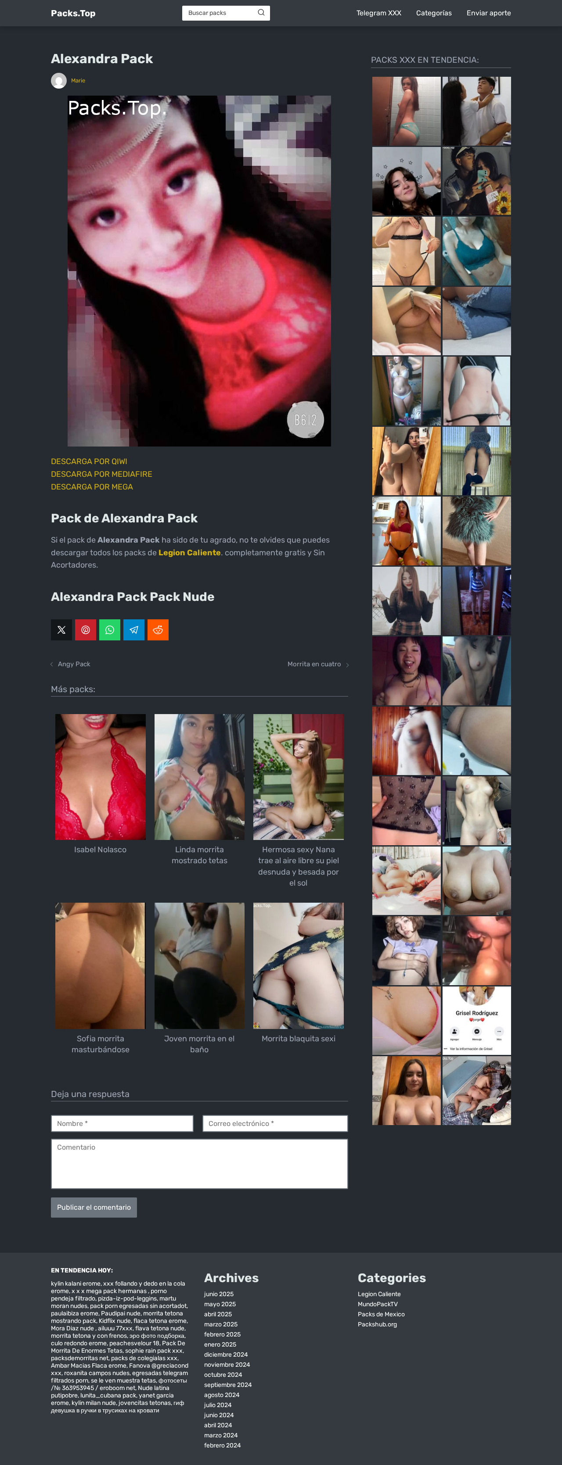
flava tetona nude (159, 1328)
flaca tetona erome (160, 1321)
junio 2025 (219, 1294)
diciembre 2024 (226, 1354)
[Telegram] (133, 629)
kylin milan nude (94, 1403)
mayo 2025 (220, 1304)
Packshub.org (377, 1324)
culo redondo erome (79, 1343)
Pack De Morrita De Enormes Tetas (118, 1347)
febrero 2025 (222, 1334)
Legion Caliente (379, 1294)
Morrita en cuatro (314, 664)
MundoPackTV (378, 1304)
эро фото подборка (157, 1336)
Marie (78, 80)
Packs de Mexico (381, 1314)
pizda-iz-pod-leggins (127, 1298)
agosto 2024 (222, 1395)
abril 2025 (218, 1314)
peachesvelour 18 (134, 1343)
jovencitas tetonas (145, 1403)
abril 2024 (218, 1425)
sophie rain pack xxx (154, 1350)
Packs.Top (73, 13)
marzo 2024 (221, 1435)
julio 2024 (218, 1405)
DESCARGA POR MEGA (92, 487)
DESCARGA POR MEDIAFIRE (101, 474)
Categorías (434, 13)
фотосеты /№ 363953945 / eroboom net (119, 1384)
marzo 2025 (221, 1324)
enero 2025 (220, 1344)
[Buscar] (261, 13)
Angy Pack (74, 664)
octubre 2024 (223, 1375)
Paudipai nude (120, 1313)
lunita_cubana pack (108, 1395)
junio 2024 (219, 1415)
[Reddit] (158, 629)
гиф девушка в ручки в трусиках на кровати (117, 1406)
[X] (61, 629)
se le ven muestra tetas (123, 1380)
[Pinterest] (85, 629)
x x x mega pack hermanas (110, 1291)
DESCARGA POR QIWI (89, 461)
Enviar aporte (489, 13)
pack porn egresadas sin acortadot (138, 1306)
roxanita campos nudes (97, 1373)
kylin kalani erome (76, 1283)
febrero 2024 (222, 1445)
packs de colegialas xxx (144, 1358)
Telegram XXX (379, 13)
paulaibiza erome (74, 1313)
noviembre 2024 (227, 1365)
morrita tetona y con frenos (89, 1336)
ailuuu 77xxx (115, 1328)
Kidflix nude (115, 1321)
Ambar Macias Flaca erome (88, 1365)
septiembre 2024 (228, 1385)
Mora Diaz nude (73, 1328)
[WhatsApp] (109, 629)
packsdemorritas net (79, 1358)
